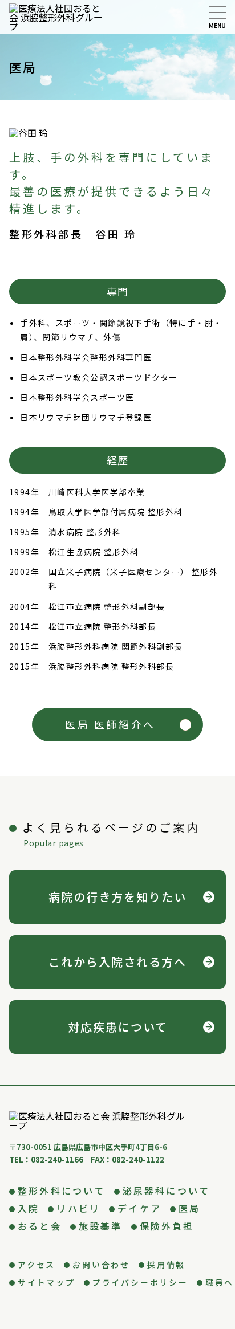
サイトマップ (46, 1282)
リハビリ (78, 1208)
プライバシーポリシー (140, 1282)
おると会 (40, 1226)
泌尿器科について (166, 1190)
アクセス (36, 1264)
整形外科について (62, 1190)
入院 (28, 1208)
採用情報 (166, 1264)
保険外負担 (167, 1226)
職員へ (219, 1282)
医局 (189, 1208)
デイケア (139, 1208)
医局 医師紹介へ (110, 724)
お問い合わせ (101, 1264)
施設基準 (101, 1226)
